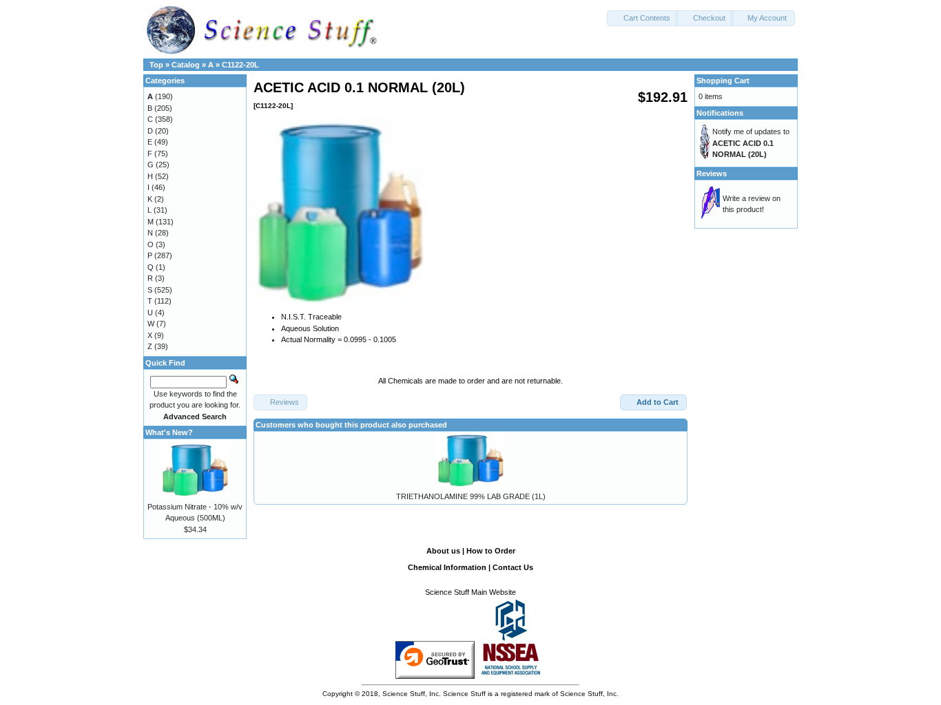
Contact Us (513, 567)
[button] (643, 18)
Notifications (719, 113)
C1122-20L (240, 65)
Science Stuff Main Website (470, 592)
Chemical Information (447, 567)
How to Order (490, 551)
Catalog (186, 65)
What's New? (169, 432)
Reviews (711, 173)
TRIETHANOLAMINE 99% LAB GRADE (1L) (471, 496)
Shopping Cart (722, 80)
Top (156, 65)
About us (443, 551)
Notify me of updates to (750, 142)
